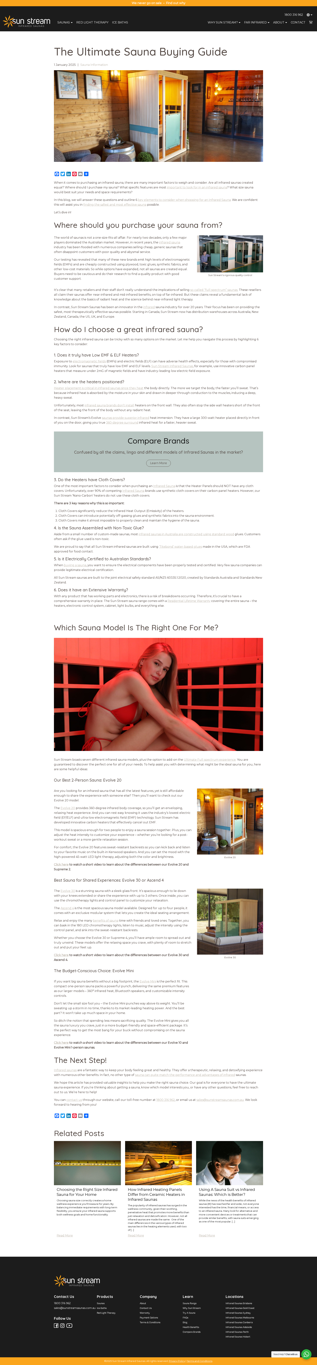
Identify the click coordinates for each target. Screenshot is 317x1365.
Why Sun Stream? (223, 22)
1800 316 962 (294, 14)
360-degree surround (122, 422)
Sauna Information (94, 65)
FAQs (185, 1317)
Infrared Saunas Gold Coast (240, 1308)
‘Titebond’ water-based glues (180, 546)
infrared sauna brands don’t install (109, 405)
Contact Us (146, 1308)
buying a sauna (75, 565)
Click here (61, 864)
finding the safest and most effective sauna (114, 204)
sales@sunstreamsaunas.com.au (220, 1100)
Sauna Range (189, 1303)
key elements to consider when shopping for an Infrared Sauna (184, 200)
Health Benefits (191, 1327)
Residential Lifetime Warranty (188, 601)
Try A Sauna (189, 1312)
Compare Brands (192, 1331)
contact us (74, 1100)
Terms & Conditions (150, 1322)
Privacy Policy (177, 1361)
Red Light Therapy (92, 22)
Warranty (145, 1312)
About (278, 22)
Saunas (63, 22)
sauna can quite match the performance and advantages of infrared (185, 1075)
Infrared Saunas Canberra (239, 1322)
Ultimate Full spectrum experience (210, 759)
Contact (298, 22)
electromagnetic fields (89, 361)
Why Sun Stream (192, 1308)
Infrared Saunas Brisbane (239, 1303)
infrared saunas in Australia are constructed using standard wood (186, 534)
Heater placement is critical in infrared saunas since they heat (98, 388)
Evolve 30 (68, 891)
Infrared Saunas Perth (237, 1331)
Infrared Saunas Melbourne (240, 1317)
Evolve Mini (148, 981)
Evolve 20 (68, 808)
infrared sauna (169, 242)
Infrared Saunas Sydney (238, 1312)
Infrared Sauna (164, 486)
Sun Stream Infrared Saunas (172, 366)
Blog (185, 1322)
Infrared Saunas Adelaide (239, 1327)
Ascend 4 (67, 908)
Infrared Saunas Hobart (238, 1336)
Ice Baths (120, 22)
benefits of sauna (105, 920)
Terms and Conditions (199, 1361)
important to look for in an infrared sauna (197, 187)
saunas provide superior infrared (125, 418)
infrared (149, 307)
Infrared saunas (65, 1070)
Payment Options (149, 1317)
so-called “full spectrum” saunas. (214, 290)
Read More (65, 1235)
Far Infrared (255, 22)
